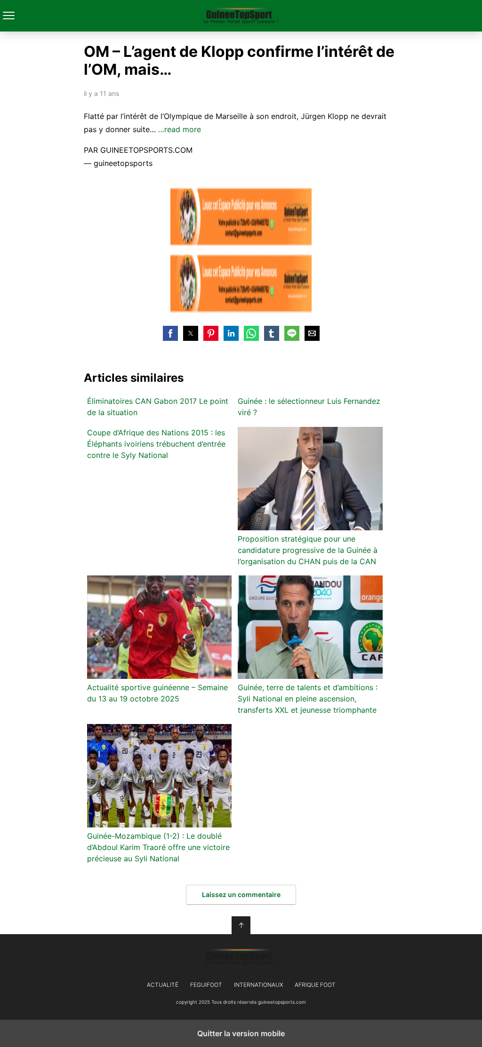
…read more (179, 129)
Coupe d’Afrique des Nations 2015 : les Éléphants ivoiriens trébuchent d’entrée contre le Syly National (156, 444)
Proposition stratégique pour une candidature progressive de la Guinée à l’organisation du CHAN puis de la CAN (308, 550)
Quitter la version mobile (241, 1033)
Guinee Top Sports (241, 16)
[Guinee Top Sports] (241, 957)
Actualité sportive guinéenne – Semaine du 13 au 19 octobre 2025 (157, 693)
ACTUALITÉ (162, 985)
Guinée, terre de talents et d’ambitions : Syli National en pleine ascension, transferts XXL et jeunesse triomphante (308, 699)
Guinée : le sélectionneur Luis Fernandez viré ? (309, 406)
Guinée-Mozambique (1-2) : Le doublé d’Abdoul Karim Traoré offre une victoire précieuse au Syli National (158, 847)
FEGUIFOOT (206, 985)
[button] (170, 333)
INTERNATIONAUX (258, 985)
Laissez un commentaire (241, 894)
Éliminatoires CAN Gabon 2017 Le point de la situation (157, 406)
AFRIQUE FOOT (315, 985)
